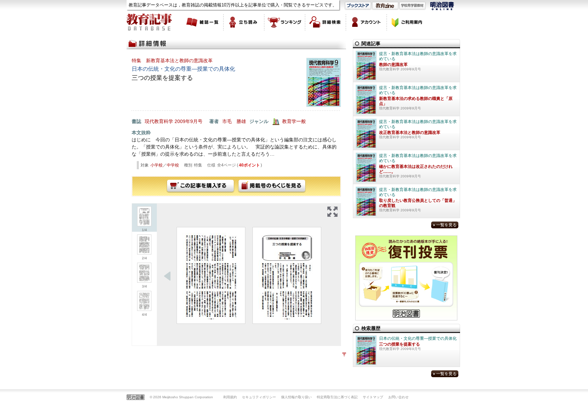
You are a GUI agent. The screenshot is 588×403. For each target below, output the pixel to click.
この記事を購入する (200, 186)
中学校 (173, 165)
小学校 (156, 165)
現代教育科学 (159, 121)
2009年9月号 (188, 121)
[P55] (211, 275)
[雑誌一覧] (203, 22)
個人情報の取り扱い (296, 397)
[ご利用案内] (407, 22)
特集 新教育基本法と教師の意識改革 (172, 60)
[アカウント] (366, 22)
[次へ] (167, 276)
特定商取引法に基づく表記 (337, 397)
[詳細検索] (325, 22)
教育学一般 (294, 121)
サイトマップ (373, 397)
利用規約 (230, 397)
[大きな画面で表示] (332, 212)
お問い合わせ (398, 397)
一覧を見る (446, 225)
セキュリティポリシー (259, 397)
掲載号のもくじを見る (272, 186)
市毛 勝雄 (234, 121)
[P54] (286, 275)
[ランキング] (284, 22)
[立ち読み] (244, 22)
